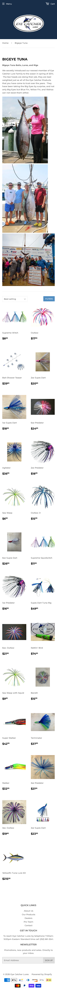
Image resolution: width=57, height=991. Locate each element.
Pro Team (28, 922)
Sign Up (49, 960)
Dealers (28, 918)
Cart (52, 4)
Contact (28, 925)
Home (5, 43)
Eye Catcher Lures (19, 974)
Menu (9, 4)
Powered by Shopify (42, 974)
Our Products (28, 914)
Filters (49, 299)
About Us (28, 911)
